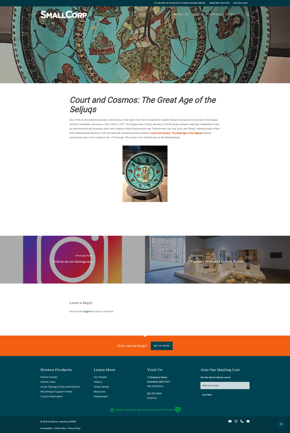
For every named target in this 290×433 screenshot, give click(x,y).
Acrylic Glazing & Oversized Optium (60, 386)
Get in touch (161, 346)
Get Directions (155, 386)
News (145, 65)
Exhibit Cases (47, 382)
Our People (100, 377)
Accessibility (46, 428)
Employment (101, 396)
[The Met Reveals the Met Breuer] (217, 260)
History (98, 382)
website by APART (67, 421)
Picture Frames (48, 377)
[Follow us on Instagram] (72, 260)
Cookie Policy (60, 428)
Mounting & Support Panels (56, 391)
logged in (88, 311)
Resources (100, 391)
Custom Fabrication (51, 396)
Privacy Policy (74, 428)
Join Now (207, 395)
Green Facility (101, 386)
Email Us (152, 398)
